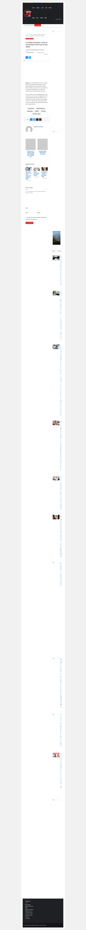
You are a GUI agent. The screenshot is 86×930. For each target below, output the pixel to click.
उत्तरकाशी (34, 34)
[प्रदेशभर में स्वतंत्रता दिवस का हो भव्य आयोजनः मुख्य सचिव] (37, 169)
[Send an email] (34, 52)
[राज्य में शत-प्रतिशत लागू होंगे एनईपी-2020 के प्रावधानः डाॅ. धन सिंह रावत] (56, 293)
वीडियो (46, 17)
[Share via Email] (37, 119)
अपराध (43, 7)
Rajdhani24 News (31, 52)
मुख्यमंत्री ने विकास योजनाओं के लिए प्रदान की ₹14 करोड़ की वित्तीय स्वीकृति (44, 174)
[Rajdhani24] (27, 13)
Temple (44, 111)
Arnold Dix (31, 108)
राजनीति (33, 17)
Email (27, 212)
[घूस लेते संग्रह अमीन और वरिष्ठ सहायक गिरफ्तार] (56, 258)
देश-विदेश (41, 17)
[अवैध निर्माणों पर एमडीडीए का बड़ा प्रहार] (56, 609)
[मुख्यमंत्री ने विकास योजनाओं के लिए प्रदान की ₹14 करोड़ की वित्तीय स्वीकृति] (45, 169)
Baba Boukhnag (41, 108)
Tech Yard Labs (43, 925)
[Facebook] (27, 57)
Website (38, 212)
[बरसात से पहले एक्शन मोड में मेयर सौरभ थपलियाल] (56, 716)
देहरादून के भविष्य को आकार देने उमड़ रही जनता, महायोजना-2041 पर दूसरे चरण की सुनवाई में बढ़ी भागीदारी (28, 175)
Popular (59, 251)
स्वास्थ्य (37, 17)
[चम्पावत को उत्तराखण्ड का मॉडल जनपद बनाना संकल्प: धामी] (56, 755)
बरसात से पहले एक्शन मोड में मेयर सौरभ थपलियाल (61, 730)
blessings (30, 111)
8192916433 (29, 906)
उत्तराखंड (37, 7)
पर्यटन (46, 7)
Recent (53, 251)
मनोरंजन (50, 7)
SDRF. (37, 111)
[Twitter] (30, 57)
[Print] (40, 119)
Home (33, 7)
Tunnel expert (36, 113)
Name (27, 207)
